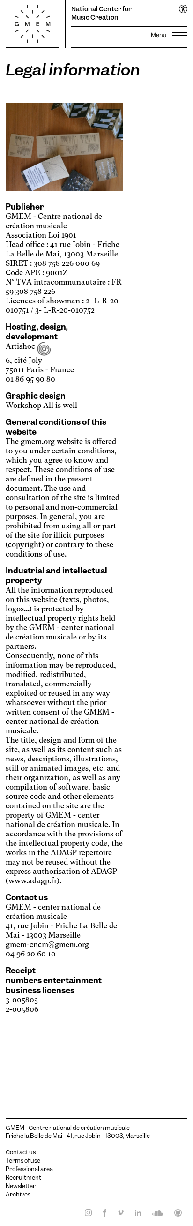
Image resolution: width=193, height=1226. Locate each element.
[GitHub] (175, 1213)
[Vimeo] (118, 1212)
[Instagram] (85, 1212)
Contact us (21, 1152)
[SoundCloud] (155, 1213)
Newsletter (21, 1186)
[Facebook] (101, 1213)
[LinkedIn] (135, 1213)
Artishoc (21, 346)
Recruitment (23, 1177)
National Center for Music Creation (101, 13)
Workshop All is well (41, 405)
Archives (18, 1194)
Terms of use (23, 1161)
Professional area (29, 1169)
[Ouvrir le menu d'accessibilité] (183, 9)
